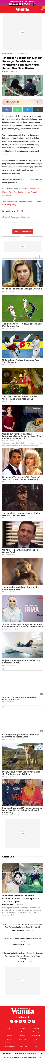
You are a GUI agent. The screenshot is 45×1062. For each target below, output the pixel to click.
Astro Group (38, 1057)
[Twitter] (20, 1021)
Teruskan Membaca (22, 232)
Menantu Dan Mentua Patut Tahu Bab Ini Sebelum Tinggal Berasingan (20, 192)
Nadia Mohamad (8, 904)
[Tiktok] (24, 1021)
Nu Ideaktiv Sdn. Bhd (21, 1057)
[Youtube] (29, 1021)
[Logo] (22, 9)
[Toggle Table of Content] (36, 102)
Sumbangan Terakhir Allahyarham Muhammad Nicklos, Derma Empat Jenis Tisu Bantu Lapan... (21, 898)
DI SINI (20, 211)
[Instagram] (16, 1021)
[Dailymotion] (33, 1021)
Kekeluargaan (22, 53)
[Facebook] (11, 1021)
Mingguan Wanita (8, 53)
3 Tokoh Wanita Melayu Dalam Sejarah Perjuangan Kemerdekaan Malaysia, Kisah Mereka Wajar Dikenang (22, 956)
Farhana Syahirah (18, 944)
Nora (6, 72)
